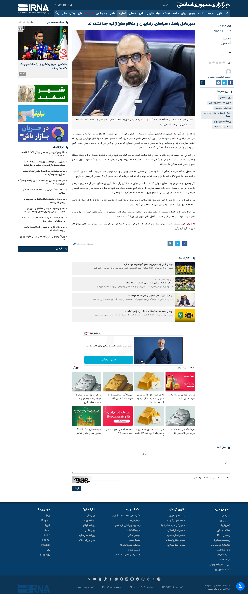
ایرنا (203, 5)
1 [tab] (32, 22)
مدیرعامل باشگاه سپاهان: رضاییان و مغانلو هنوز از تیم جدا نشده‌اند (141, 23)
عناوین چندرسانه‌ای (176, 545)
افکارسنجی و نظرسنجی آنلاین (126, 516)
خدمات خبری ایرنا (222, 570)
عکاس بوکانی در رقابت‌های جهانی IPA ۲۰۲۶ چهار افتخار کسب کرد (43, 154)
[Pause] (137, 361)
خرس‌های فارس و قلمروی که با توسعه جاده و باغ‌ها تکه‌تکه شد (44, 228)
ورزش (192, 13)
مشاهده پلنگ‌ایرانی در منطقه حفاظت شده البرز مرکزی (44, 191)
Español (45, 540)
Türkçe (46, 535)
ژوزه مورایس (225, 97)
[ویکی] (94, 579)
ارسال (76, 488)
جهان (183, 13)
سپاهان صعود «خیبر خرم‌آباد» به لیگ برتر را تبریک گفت (150, 311)
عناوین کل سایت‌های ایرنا (173, 526)
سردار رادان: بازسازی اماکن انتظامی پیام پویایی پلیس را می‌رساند (44, 200)
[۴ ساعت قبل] (43, 43)
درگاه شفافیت (223, 550)
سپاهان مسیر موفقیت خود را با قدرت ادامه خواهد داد (151, 296)
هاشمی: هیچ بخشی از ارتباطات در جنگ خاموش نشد (43, 66)
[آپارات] (143, 579)
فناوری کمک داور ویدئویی (220, 102)
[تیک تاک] (105, 579)
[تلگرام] (159, 579)
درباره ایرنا (225, 516)
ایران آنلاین (90, 530)
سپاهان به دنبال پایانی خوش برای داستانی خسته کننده (150, 283)
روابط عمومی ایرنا (222, 540)
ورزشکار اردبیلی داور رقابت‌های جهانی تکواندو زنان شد (42, 238)
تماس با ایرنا (224, 521)
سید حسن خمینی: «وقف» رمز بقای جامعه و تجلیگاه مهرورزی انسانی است (41, 182)
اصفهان (224, 43)
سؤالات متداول (223, 530)
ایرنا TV (87, 13)
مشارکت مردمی (223, 555)
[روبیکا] (148, 579)
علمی (141, 13)
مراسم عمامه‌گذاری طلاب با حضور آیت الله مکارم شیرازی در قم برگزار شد (44, 172)
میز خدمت (225, 560)
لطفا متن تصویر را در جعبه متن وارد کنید (211, 477)
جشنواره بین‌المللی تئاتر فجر (127, 555)
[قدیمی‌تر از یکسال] (185, 268)
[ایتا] (127, 579)
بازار (80, 13)
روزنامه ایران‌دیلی (87, 535)
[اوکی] (100, 579)
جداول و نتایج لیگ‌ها (130, 545)
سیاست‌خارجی (153, 13)
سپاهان (227, 127)
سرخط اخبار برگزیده (176, 521)
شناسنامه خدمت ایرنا (220, 545)
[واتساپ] (89, 579)
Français (45, 555)
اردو (48, 550)
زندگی (72, 13)
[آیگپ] (132, 579)
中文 (48, 516)
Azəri (47, 530)
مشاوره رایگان (108, 360)
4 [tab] (20, 22)
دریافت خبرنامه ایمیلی (219, 565)
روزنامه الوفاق (88, 526)
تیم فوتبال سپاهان (223, 108)
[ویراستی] (116, 579)
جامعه (175, 13)
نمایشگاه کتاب (133, 530)
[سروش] (121, 579)
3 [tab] (24, 22)
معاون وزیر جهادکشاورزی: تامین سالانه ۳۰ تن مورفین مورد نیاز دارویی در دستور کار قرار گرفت (44, 163)
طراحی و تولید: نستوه (216, 589)
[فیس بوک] (110, 579)
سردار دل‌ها (135, 521)
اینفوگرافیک (134, 540)
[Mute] (142, 361)
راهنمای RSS (223, 535)
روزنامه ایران (89, 521)
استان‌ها (122, 13)
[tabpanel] (43, 52)
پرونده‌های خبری (177, 516)
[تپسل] (85, 333)
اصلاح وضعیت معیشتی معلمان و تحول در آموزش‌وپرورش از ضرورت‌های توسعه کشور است (43, 210)
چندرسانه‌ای (101, 13)
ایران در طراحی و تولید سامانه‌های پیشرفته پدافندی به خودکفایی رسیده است (42, 219)
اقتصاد (201, 13)
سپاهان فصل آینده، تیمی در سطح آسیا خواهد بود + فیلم (148, 264)
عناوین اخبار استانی (176, 530)
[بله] (137, 579)
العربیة (47, 526)
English (45, 521)
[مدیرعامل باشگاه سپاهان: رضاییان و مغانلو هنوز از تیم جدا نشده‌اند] (133, 73)
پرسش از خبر (134, 535)
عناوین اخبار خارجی (176, 535)
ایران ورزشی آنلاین (86, 540)
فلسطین (132, 13)
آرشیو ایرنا (225, 526)
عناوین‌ (220, 13)
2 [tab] (28, 22)
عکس (112, 13)
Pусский (45, 545)
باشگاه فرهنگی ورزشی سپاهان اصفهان (217, 115)
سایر (65, 13)
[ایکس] (153, 579)
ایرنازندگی (90, 516)
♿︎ (240, 586)
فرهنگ (166, 13)
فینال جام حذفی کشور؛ (164, 279)
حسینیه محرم (134, 550)
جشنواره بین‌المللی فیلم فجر (127, 526)
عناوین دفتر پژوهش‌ (175, 540)
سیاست (210, 13)
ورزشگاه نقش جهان (222, 121)
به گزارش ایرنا (188, 224)
